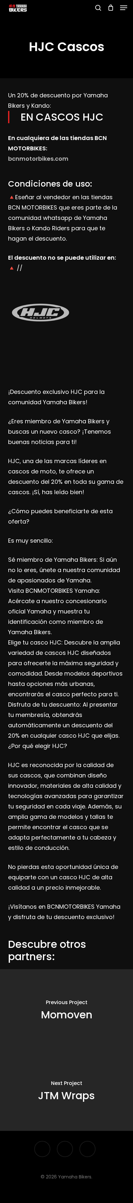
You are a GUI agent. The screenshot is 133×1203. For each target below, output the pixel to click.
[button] (123, 8)
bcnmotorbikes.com (38, 159)
